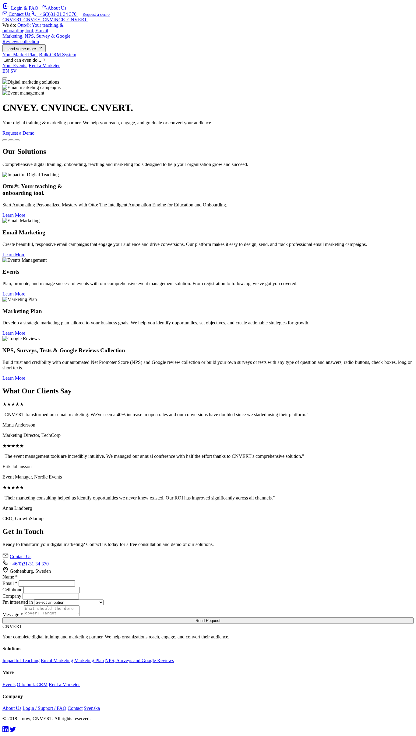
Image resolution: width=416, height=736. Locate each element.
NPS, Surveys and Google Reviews (139, 660)
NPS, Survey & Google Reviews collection (36, 38)
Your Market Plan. (20, 54)
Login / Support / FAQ (44, 708)
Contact (75, 708)
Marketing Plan (89, 660)
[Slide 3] (17, 140)
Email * (9, 583)
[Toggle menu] (4, 78)
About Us (56, 8)
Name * (10, 576)
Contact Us (19, 14)
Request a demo (96, 14)
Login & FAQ (24, 8)
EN (5, 71)
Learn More (13, 215)
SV (13, 71)
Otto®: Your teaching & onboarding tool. (32, 27)
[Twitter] (13, 730)
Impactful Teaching (21, 660)
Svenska (92, 708)
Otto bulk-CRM (32, 684)
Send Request (208, 620)
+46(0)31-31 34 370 (57, 14)
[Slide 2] (11, 140)
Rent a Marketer (44, 65)
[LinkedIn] (6, 730)
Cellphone (12, 589)
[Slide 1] (4, 140)
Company (11, 596)
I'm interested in (17, 602)
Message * (12, 614)
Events (9, 684)
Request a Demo (18, 133)
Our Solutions (49, 133)
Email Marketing (57, 660)
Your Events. (14, 65)
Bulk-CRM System (57, 54)
